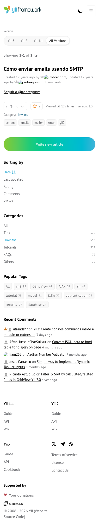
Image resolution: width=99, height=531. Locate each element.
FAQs (49, 254)
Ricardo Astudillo (21, 374)
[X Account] (53, 443)
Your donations (21, 495)
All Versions (57, 41)
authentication (79, 295)
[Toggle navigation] (91, 11)
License (57, 462)
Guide (8, 413)
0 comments (53, 82)
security (14, 304)
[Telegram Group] (62, 443)
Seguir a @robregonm (22, 91)
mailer (38, 123)
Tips (49, 232)
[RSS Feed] (71, 443)
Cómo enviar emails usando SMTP (43, 68)
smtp (51, 123)
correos (10, 123)
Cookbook (12, 469)
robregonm (57, 77)
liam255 (15, 354)
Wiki (7, 428)
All (6, 225)
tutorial (14, 295)
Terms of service (64, 454)
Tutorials (49, 247)
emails (24, 123)
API (6, 421)
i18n (54, 295)
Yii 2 (24, 41)
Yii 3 (11, 41)
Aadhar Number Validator (46, 354)
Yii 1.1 (38, 41)
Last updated (13, 179)
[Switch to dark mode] (80, 11)
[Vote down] (22, 106)
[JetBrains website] (13, 503)
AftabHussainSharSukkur (27, 342)
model (35, 295)
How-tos (22, 115)
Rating (8, 186)
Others (49, 261)
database (37, 304)
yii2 (62, 123)
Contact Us (60, 470)
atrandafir (20, 329)
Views (8, 201)
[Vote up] (11, 106)
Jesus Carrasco (19, 361)
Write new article (49, 144)
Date (7, 172)
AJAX (64, 286)
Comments (12, 193)
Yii (81, 286)
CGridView (42, 286)
